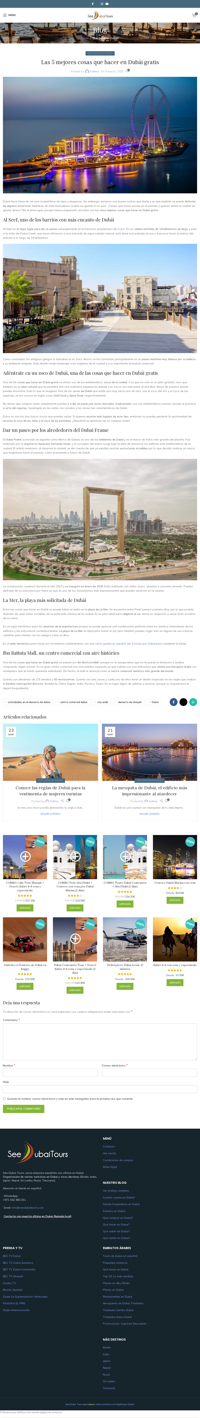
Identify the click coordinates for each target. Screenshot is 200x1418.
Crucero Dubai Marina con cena (175, 882)
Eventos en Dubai (114, 1211)
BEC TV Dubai (12, 1256)
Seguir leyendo (50, 813)
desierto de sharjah (130, 702)
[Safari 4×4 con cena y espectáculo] (175, 939)
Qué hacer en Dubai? (106, 38)
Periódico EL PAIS (14, 1303)
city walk (102, 702)
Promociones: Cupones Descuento (124, 1323)
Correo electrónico (115, 1065)
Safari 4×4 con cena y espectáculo (175, 965)
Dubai (155, 702)
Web (6, 1082)
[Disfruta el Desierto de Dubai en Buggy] (25, 939)
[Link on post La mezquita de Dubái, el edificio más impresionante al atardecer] (149, 752)
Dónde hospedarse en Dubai (121, 1204)
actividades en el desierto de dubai (29, 702)
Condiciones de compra (118, 1160)
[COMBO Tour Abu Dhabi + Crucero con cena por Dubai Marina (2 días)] (75, 857)
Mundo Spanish (13, 1290)
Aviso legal (110, 1167)
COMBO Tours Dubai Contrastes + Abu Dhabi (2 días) (125, 884)
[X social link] (97, 4)
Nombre (9, 1065)
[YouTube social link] (107, 4)
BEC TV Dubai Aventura (18, 1263)
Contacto (109, 1146)
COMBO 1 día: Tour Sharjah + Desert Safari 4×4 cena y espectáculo (25, 886)
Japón (106, 1361)
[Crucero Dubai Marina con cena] (175, 857)
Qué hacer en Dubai (115, 1269)
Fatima (94, 71)
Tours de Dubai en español (120, 1256)
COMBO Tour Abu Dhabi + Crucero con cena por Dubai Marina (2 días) (75, 886)
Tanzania (109, 1388)
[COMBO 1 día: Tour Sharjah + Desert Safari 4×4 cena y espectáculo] (25, 857)
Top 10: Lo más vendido (118, 1276)
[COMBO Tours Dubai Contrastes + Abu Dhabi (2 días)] (125, 857)
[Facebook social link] (92, 4)
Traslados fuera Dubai (117, 1317)
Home (85, 38)
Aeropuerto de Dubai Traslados (123, 1303)
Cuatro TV (9, 1283)
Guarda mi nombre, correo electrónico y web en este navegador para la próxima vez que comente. (70, 1098)
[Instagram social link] (102, 4)
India (106, 1354)
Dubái (121, 229)
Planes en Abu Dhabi (116, 1283)
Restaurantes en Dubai (117, 1296)
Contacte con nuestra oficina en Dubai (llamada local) (37, 1216)
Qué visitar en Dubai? (150, 780)
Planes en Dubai (113, 1290)
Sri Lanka (109, 1381)
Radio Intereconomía (16, 1310)
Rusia (106, 1374)
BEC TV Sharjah (13, 1276)
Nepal (106, 1368)
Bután (107, 1347)
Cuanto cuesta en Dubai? (119, 1197)
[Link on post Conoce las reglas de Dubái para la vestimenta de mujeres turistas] (50, 752)
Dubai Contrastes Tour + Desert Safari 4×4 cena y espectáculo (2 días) (75, 968)
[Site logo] (100, 15)
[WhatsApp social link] (193, 702)
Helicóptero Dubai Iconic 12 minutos (125, 967)
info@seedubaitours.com (28, 1207)
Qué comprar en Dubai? (118, 1218)
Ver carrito (109, 1153)
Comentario (11, 1020)
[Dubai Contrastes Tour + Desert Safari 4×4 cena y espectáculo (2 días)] (75, 939)
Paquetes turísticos (115, 1263)
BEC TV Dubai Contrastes (19, 1269)
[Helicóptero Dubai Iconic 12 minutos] (125, 939)
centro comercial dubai (73, 702)
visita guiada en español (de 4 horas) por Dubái (125, 643)
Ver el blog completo (116, 1190)
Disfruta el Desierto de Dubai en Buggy (25, 967)
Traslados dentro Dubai (118, 1310)
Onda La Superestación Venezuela (25, 1296)
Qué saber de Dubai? (50, 780)
